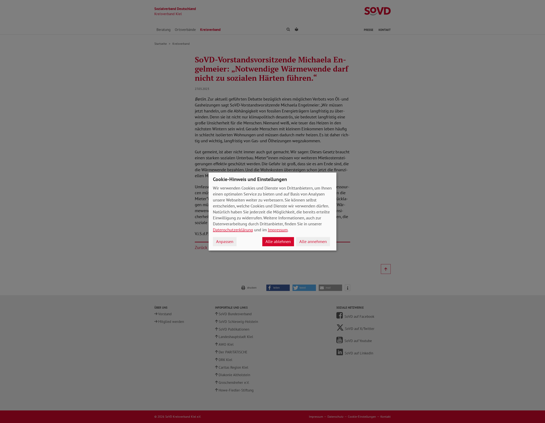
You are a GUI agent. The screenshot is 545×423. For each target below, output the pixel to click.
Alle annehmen (313, 241)
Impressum (278, 230)
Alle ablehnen (278, 241)
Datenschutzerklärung (233, 230)
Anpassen (224, 241)
